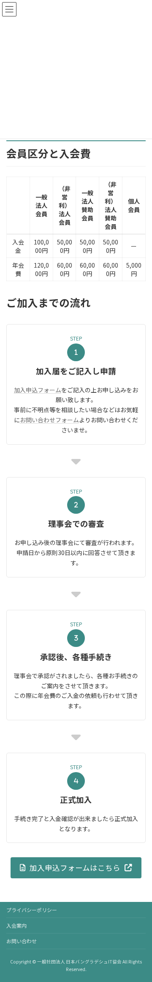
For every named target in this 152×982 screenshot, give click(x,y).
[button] (76, 867)
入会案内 (16, 925)
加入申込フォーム (37, 390)
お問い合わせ (21, 940)
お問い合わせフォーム (49, 420)
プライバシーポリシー (31, 909)
